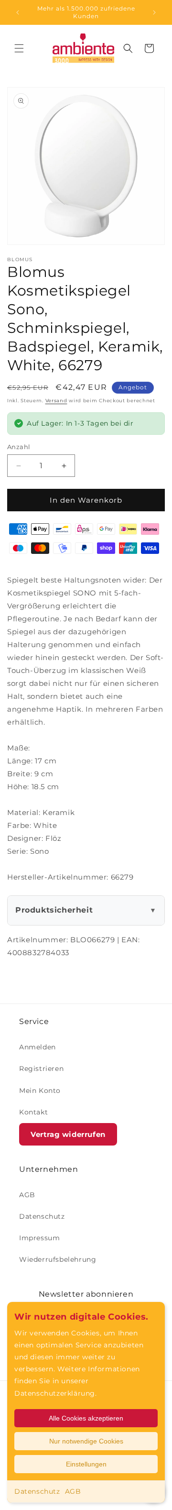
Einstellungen (86, 1464)
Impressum (39, 1238)
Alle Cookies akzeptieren (86, 1418)
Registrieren (41, 1068)
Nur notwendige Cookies (86, 1441)
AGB (73, 1491)
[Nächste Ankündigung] (154, 12)
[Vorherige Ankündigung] (17, 12)
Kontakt (33, 1112)
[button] (19, 48)
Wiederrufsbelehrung (57, 1259)
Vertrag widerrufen (68, 1134)
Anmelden (37, 1047)
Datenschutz (37, 1491)
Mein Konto (40, 1090)
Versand (56, 400)
